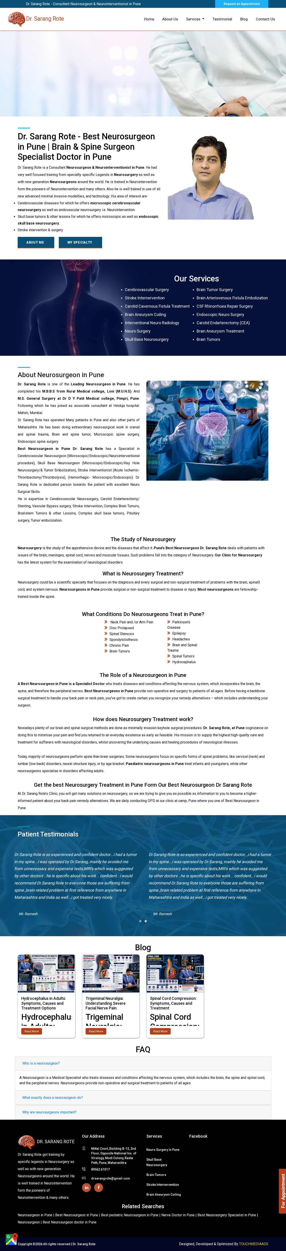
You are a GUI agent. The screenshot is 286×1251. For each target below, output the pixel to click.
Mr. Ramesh (28, 914)
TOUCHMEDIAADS (253, 1244)
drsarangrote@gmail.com (110, 1178)
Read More (32, 1031)
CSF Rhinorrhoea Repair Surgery (225, 306)
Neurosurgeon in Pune (35, 1215)
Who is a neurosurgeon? (41, 1063)
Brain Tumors (208, 339)
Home (149, 19)
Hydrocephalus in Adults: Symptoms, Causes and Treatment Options (43, 1003)
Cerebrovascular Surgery (147, 289)
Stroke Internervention (145, 298)
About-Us (170, 19)
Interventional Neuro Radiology (152, 322)
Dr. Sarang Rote (45, 18)
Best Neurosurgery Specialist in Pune (227, 1215)
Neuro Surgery (138, 331)
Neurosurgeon (29, 1222)
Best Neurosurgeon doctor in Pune (70, 1222)
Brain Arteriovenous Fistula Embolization (232, 298)
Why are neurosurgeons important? (49, 1112)
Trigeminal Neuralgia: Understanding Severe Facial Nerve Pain (106, 1003)
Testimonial (222, 19)
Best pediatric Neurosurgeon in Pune (130, 1215)
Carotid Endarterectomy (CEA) (223, 322)
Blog (244, 19)
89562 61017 (100, 1169)
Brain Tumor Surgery (215, 289)
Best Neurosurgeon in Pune (77, 1215)
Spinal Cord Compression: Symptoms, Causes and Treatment (173, 1003)
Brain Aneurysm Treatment (220, 331)
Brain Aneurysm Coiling (145, 314)
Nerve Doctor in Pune (178, 1215)
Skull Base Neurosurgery (147, 339)
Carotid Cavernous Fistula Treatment (157, 306)
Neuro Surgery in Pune (162, 1150)
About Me (35, 242)
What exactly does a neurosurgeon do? (52, 1097)
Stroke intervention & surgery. (40, 230)
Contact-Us (265, 19)
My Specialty (79, 242)
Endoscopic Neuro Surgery (220, 314)
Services (193, 19)
